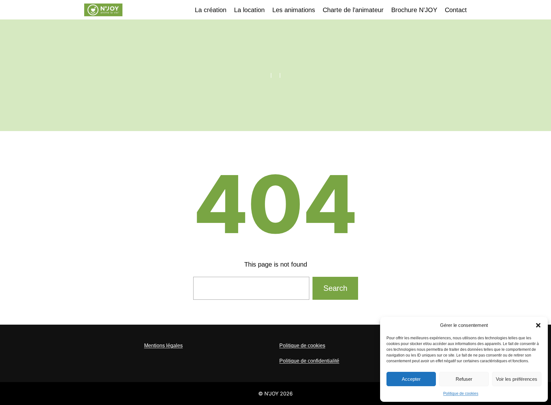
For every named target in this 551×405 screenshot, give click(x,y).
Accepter (411, 379)
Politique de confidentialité (309, 361)
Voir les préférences (516, 379)
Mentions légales (163, 345)
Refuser (464, 379)
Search (335, 288)
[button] (538, 325)
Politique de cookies (460, 393)
